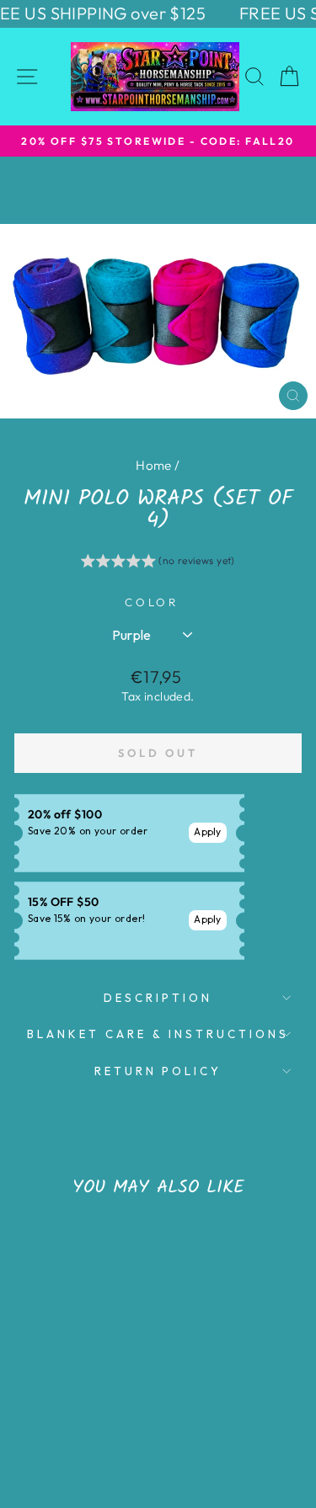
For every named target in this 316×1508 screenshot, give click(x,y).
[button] (158, 563)
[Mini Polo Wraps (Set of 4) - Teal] (98, 1409)
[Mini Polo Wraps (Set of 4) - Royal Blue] (59, 1409)
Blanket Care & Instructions (157, 1034)
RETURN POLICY (158, 1071)
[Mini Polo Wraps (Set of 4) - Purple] (40, 1409)
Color (152, 602)
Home (154, 465)
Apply (208, 831)
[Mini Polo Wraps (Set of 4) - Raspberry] (78, 1409)
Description (158, 997)
